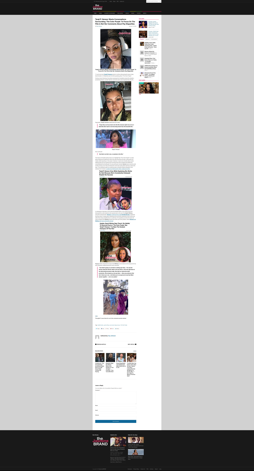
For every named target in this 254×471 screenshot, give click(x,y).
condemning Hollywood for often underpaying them (118, 169)
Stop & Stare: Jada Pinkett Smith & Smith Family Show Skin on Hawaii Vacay (135, 458)
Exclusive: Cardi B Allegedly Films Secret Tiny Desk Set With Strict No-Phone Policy (153, 23)
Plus (108, 328)
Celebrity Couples (143, 83)
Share (118, 328)
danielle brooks (100, 325)
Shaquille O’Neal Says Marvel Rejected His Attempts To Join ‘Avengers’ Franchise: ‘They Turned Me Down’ (110, 367)
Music (132, 13)
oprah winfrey (106, 325)
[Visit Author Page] (97, 337)
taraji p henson (117, 325)
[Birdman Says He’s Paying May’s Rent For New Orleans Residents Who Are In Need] (118, 441)
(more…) (151, 45)
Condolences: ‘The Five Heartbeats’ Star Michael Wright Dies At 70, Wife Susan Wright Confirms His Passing (99, 367)
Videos (127, 13)
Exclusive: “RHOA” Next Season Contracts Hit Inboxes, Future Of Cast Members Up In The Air (153, 33)
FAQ (117, 1)
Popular (142, 39)
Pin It (113, 328)
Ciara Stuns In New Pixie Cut (116, 462)
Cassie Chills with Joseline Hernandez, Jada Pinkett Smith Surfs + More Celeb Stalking (135, 446)
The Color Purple (124, 325)
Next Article (131, 344)
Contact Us (122, 1)
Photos (138, 13)
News (100, 13)
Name (96, 405)
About (114, 1)
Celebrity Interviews (109, 13)
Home (111, 1)
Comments (154, 39)
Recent (147, 39)
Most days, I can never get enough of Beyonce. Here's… (151, 53)
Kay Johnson (99, 26)
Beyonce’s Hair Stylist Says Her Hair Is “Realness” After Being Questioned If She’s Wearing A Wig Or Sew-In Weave (117, 459)
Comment (97, 390)
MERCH (144, 13)
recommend (111, 325)
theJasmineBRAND (102, 469)
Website (97, 415)
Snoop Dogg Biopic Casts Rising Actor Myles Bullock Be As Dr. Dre (121, 365)
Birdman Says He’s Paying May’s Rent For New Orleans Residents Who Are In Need (117, 449)
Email (96, 410)
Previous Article (101, 344)
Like (103, 328)
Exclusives (120, 13)
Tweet (98, 328)
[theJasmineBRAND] (98, 7)
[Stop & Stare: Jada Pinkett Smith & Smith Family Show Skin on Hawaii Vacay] (136, 452)
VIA (96, 316)
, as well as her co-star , (118, 214)
